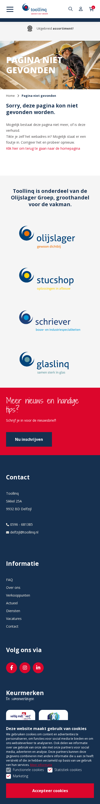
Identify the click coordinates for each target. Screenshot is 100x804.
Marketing (20, 776)
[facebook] (11, 667)
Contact (12, 626)
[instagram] (24, 667)
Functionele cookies (28, 769)
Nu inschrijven (29, 439)
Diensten (13, 610)
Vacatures (14, 618)
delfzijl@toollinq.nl (24, 532)
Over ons (13, 587)
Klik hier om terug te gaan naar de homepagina (43, 148)
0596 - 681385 (21, 524)
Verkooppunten (18, 595)
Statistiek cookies (68, 769)
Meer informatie (41, 765)
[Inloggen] (81, 9)
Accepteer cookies (50, 790)
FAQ (9, 579)
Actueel (12, 603)
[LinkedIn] (38, 667)
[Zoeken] (71, 9)
